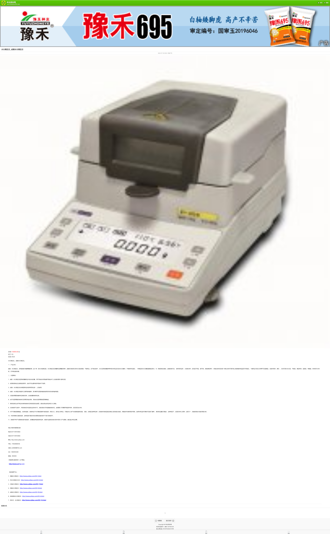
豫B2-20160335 (169, 526)
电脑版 (160, 520)
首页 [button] (321, 2)
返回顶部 (168, 520)
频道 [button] (327, 2)
